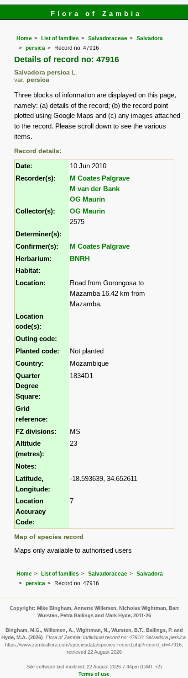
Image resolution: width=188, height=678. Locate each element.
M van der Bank (95, 188)
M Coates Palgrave (100, 178)
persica (35, 48)
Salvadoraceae (107, 38)
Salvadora (149, 38)
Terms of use (94, 674)
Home (24, 38)
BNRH (80, 258)
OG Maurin (87, 199)
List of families (60, 38)
